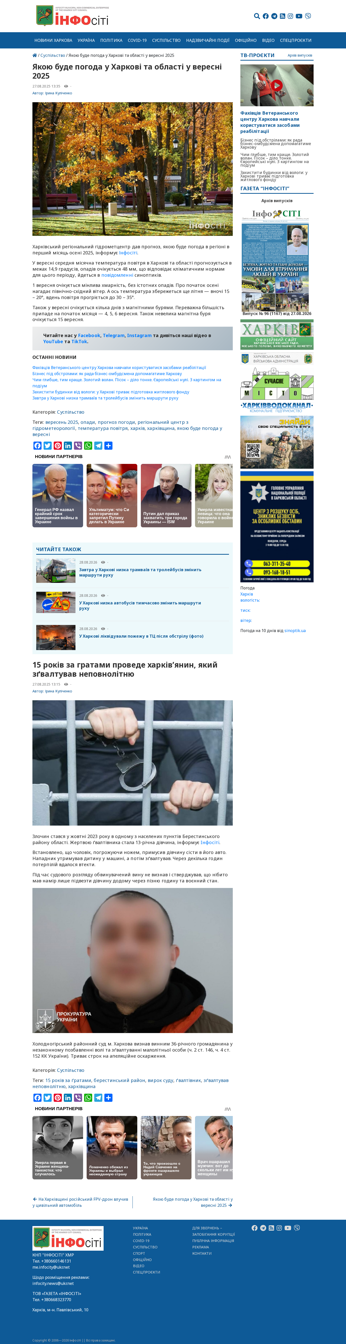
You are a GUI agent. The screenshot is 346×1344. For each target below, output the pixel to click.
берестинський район (119, 1080)
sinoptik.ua (295, 630)
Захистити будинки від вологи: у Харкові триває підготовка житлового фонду (110, 392)
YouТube (53, 341)
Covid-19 (137, 40)
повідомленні (117, 275)
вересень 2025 (61, 422)
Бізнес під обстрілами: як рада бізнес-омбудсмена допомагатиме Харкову (107, 373)
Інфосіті (128, 253)
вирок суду (160, 1080)
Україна (86, 40)
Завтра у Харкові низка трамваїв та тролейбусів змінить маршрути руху (105, 398)
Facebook (89, 335)
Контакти (202, 1253)
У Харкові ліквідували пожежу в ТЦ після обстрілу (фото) (141, 636)
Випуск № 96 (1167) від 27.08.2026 (277, 313)
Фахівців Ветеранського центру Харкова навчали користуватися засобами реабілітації (119, 367)
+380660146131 (56, 1261)
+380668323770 (56, 1299)
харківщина (161, 428)
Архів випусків (300, 55)
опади (88, 422)
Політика (111, 40)
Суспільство (166, 40)
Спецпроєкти (296, 40)
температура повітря (103, 428)
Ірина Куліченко (58, 93)
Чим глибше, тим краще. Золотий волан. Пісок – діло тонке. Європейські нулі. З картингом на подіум (274, 160)
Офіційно (246, 40)
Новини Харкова (53, 40)
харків (137, 428)
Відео (268, 40)
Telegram (114, 335)
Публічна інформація (213, 1240)
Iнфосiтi (210, 842)
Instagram (139, 335)
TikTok (79, 341)
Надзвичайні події (207, 40)
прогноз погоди (116, 422)
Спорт (139, 1253)
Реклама (200, 1247)
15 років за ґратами (68, 1080)
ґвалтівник (188, 1080)
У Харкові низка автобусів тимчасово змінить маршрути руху (140, 605)
